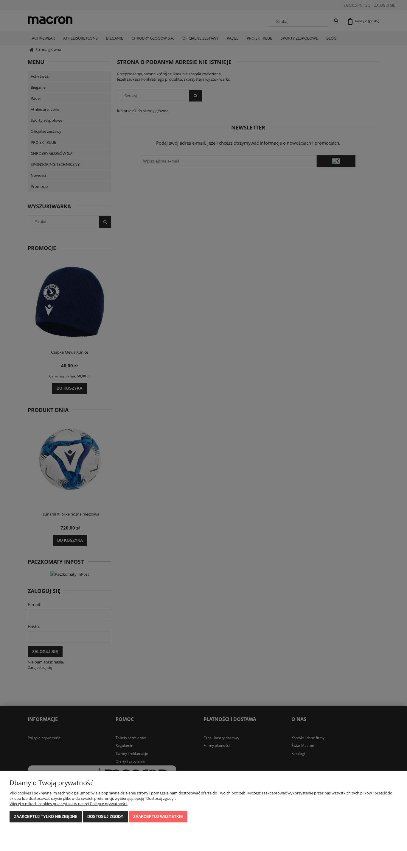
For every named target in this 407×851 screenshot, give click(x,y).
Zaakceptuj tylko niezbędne (45, 816)
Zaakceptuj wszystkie (158, 816)
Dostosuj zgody (105, 816)
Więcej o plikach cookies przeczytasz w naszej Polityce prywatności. (69, 803)
